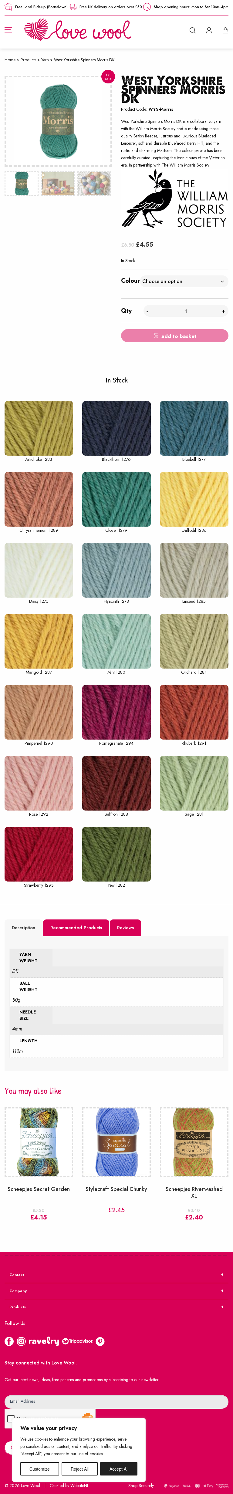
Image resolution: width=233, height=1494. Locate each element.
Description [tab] (23, 927)
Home (10, 60)
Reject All (80, 1469)
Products (28, 60)
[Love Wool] (77, 29)
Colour (130, 280)
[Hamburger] (8, 29)
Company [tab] (18, 1291)
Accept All (119, 1469)
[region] (79, 1450)
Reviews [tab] (125, 927)
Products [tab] (17, 1307)
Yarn (45, 60)
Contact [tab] (16, 1275)
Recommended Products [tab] (76, 927)
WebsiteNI (79, 1485)
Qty (126, 310)
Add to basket (179, 336)
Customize (39, 1469)
